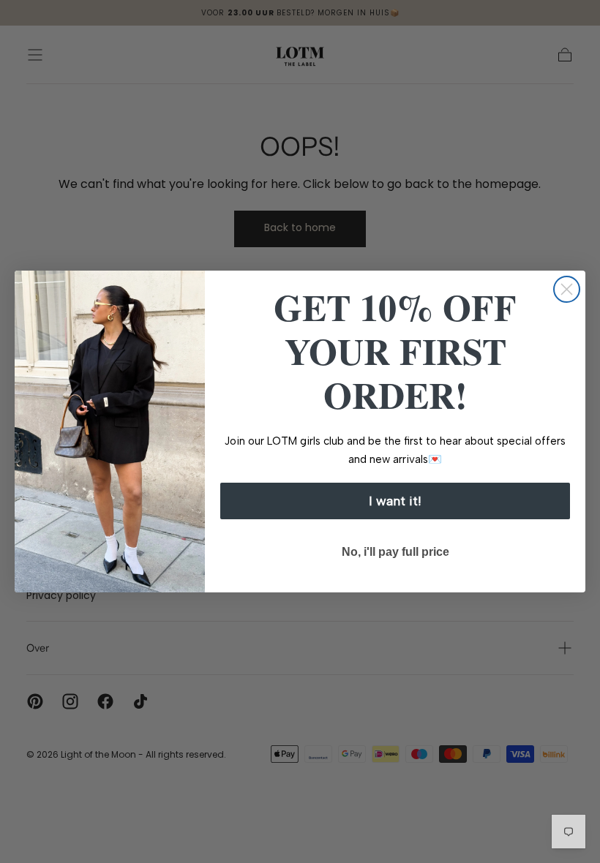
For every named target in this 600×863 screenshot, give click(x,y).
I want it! (395, 501)
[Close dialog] (567, 289)
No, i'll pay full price (395, 552)
